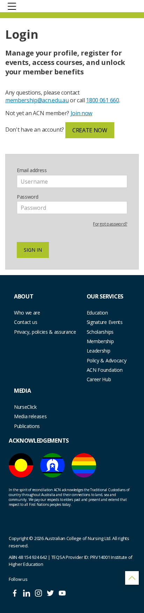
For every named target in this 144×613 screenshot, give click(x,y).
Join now (81, 113)
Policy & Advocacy (107, 360)
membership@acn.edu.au (37, 100)
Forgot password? (110, 224)
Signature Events (105, 322)
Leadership (98, 350)
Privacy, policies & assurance (45, 331)
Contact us (25, 322)
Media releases (30, 416)
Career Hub (99, 379)
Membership (100, 341)
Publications (27, 426)
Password (27, 196)
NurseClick (25, 407)
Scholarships (100, 331)
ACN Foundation (105, 370)
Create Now (89, 130)
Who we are (27, 312)
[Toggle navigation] (12, 6)
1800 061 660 (102, 100)
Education (97, 312)
